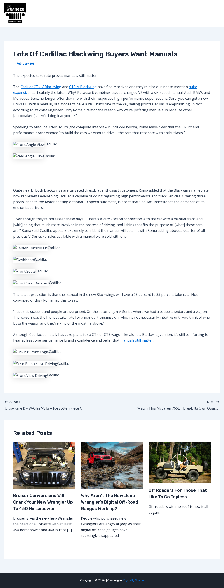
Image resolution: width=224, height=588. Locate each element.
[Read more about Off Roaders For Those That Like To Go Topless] (180, 462)
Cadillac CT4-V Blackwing (41, 86)
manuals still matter (136, 340)
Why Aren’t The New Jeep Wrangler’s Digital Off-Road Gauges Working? (109, 502)
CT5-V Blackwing (83, 86)
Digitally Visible (133, 580)
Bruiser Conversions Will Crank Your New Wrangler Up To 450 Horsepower (43, 502)
